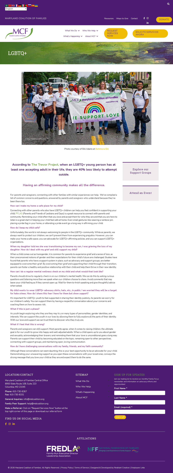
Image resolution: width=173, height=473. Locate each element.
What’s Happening (71, 36)
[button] (79, 30)
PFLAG (19, 213)
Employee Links (138, 467)
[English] (13, 5)
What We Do (71, 30)
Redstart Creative (122, 467)
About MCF (90, 36)
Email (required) (123, 407)
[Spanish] (33, 5)
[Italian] (23, 5)
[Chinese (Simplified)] (10, 5)
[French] (16, 5)
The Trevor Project (44, 165)
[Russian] (29, 5)
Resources (109, 18)
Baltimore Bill (102, 148)
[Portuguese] (26, 5)
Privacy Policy (67, 467)
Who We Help (88, 30)
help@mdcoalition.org (37, 403)
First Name (120, 388)
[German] (20, 5)
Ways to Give (122, 18)
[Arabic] (6, 5)
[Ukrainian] (36, 5)
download (40, 411)
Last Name (120, 397)
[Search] (168, 4)
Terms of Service (81, 467)
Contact (134, 18)
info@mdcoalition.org (34, 399)
